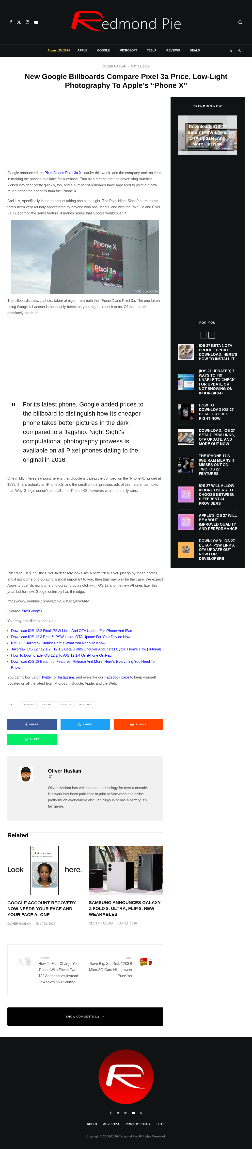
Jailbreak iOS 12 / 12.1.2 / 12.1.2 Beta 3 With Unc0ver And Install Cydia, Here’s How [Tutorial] (86, 649)
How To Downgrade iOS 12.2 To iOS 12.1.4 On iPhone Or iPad (61, 655)
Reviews (173, 50)
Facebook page (116, 677)
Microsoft (128, 50)
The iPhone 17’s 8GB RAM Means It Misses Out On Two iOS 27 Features (217, 465)
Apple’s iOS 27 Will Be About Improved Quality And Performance (218, 522)
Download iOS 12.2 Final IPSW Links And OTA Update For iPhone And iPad (71, 631)
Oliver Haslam (114, 66)
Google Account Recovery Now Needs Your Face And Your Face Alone (41, 908)
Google (103, 50)
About (92, 1124)
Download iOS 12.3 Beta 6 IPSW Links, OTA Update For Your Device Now (70, 637)
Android (29, 704)
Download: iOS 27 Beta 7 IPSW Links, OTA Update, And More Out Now (217, 437)
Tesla (152, 50)
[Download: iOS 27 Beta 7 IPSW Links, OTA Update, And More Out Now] (207, 135)
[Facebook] (11, 22)
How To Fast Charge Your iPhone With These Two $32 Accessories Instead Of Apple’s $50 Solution (59, 970)
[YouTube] (36, 22)
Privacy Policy (138, 1124)
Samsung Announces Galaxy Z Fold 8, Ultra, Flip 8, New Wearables (125, 908)
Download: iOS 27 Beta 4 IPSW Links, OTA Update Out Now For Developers (217, 550)
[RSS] (231, 51)
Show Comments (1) (82, 1016)
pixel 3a (66, 704)
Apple (82, 50)
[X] (19, 22)
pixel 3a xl (86, 704)
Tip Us (160, 1124)
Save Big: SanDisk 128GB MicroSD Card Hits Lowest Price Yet (110, 967)
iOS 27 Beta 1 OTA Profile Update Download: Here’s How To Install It (218, 352)
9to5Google (31, 611)
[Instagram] (27, 22)
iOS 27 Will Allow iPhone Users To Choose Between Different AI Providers (217, 494)
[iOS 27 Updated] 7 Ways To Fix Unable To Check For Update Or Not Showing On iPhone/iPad (217, 382)
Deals (195, 50)
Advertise (111, 1124)
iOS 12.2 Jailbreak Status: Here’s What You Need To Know (58, 643)
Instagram (66, 677)
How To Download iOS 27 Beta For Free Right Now (216, 412)
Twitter (46, 677)
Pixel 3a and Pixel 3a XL (64, 173)
